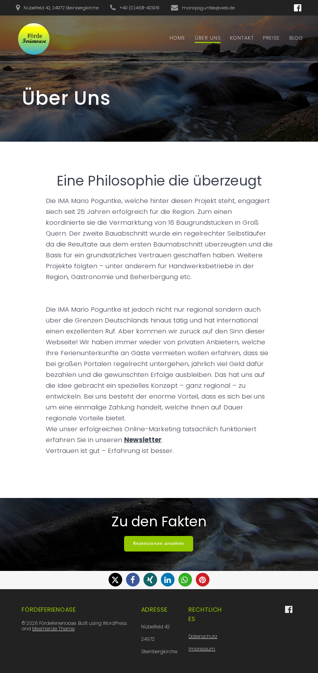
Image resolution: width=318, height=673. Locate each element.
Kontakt (242, 38)
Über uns (208, 38)
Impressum (201, 648)
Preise (271, 38)
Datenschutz (202, 636)
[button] (115, 579)
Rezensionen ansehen (158, 543)
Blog (296, 38)
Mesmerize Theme (53, 628)
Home (177, 38)
